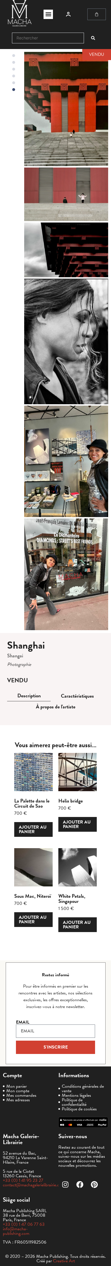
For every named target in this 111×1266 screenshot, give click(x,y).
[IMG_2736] (66, 574)
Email (22, 1022)
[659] (66, 341)
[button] (48, 14)
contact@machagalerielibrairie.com (34, 1185)
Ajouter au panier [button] (33, 829)
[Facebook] (80, 1184)
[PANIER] (96, 14)
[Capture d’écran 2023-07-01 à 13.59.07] (66, 194)
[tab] (29, 695)
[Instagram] (65, 1184)
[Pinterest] (94, 1184)
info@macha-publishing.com (16, 1231)
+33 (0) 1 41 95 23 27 (23, 1180)
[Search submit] (93, 38)
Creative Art (64, 1260)
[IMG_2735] (66, 461)
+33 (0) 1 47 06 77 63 (24, 1224)
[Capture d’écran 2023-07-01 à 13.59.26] (66, 250)
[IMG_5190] (66, 109)
